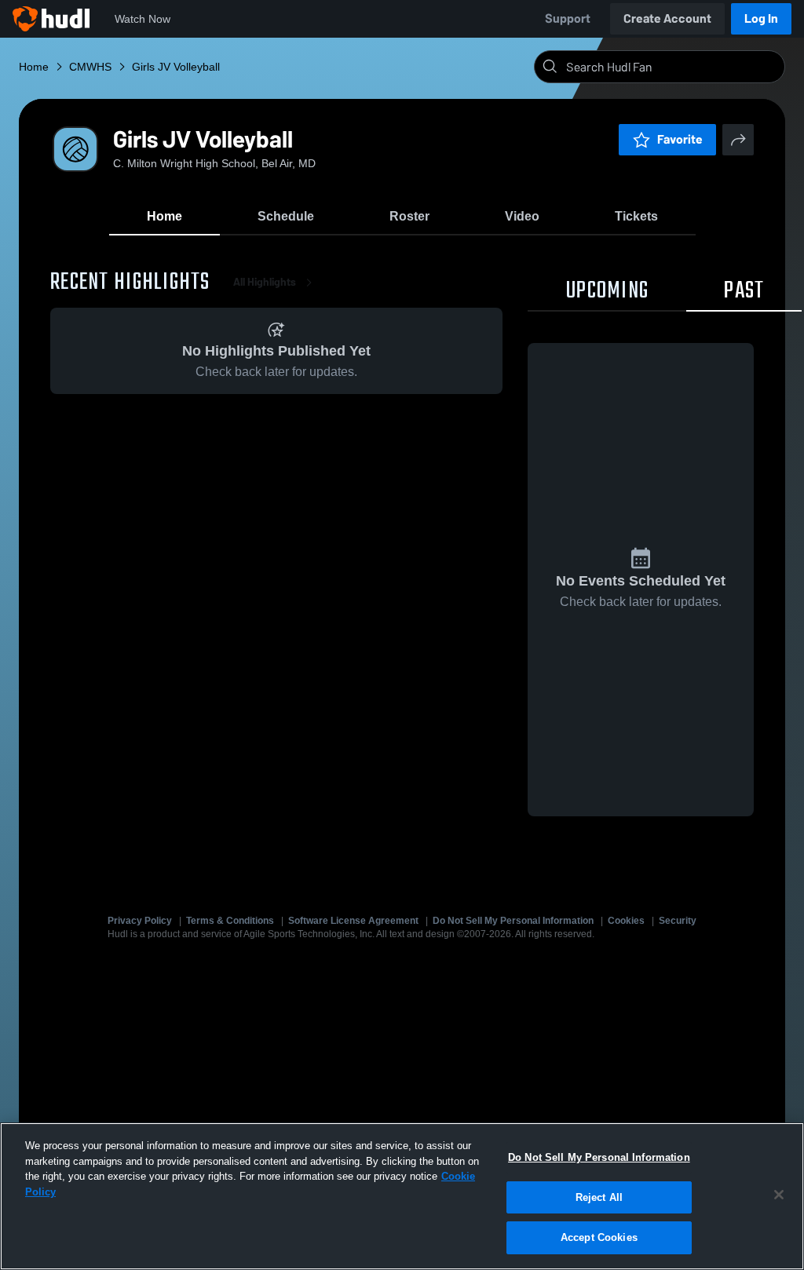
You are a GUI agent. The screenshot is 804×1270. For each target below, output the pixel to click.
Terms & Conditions (230, 920)
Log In (761, 18)
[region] (402, 1196)
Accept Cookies (599, 1237)
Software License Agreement (353, 920)
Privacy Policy (140, 920)
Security (677, 920)
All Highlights (264, 282)
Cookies (626, 920)
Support (567, 18)
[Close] (779, 1194)
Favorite (680, 139)
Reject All (599, 1197)
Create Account (667, 18)
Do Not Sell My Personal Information (513, 920)
